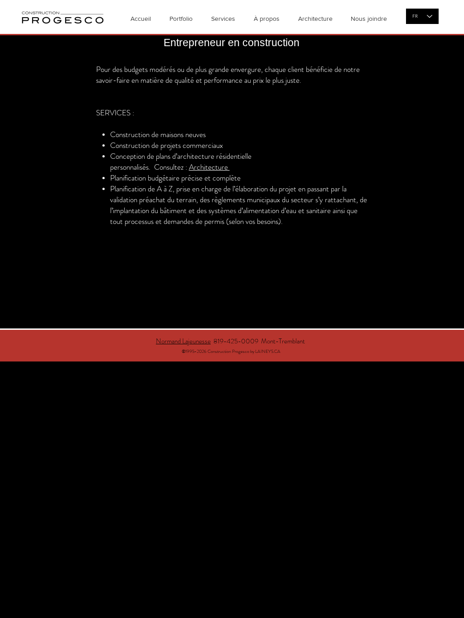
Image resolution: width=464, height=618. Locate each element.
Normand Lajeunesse (183, 341)
